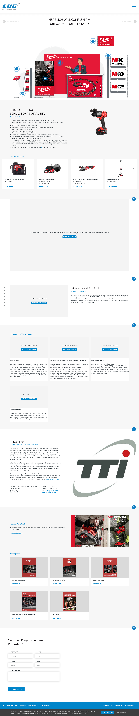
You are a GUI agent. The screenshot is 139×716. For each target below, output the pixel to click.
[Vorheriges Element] (5, 168)
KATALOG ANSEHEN (16, 533)
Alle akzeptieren (107, 712)
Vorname (13, 661)
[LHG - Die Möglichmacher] (11, 6)
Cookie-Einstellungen (130, 705)
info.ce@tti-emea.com (52, 490)
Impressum (106, 705)
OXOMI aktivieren (69, 237)
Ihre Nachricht (15, 670)
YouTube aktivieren (39, 303)
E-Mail (39, 652)
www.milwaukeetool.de (49, 492)
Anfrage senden (16, 689)
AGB (112, 705)
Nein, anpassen (121, 712)
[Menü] (134, 7)
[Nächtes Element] (133, 168)
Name (39, 661)
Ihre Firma (14, 652)
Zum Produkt (9, 187)
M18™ (42, 147)
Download (16, 584)
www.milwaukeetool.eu (53, 479)
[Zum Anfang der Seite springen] (134, 199)
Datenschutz (118, 705)
